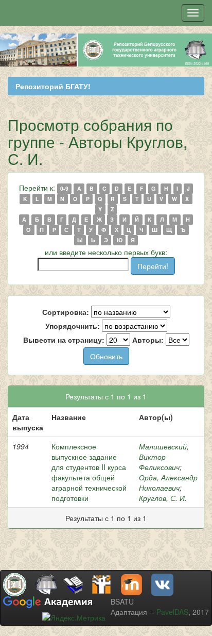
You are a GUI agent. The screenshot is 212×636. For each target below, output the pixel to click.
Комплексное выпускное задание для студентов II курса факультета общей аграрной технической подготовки (89, 472)
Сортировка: (65, 312)
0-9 (64, 188)
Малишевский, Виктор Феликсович (164, 456)
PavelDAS (172, 612)
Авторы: (148, 339)
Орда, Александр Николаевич (168, 482)
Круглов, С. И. (163, 498)
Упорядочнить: (72, 326)
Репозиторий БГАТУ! (53, 86)
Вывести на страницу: (63, 339)
